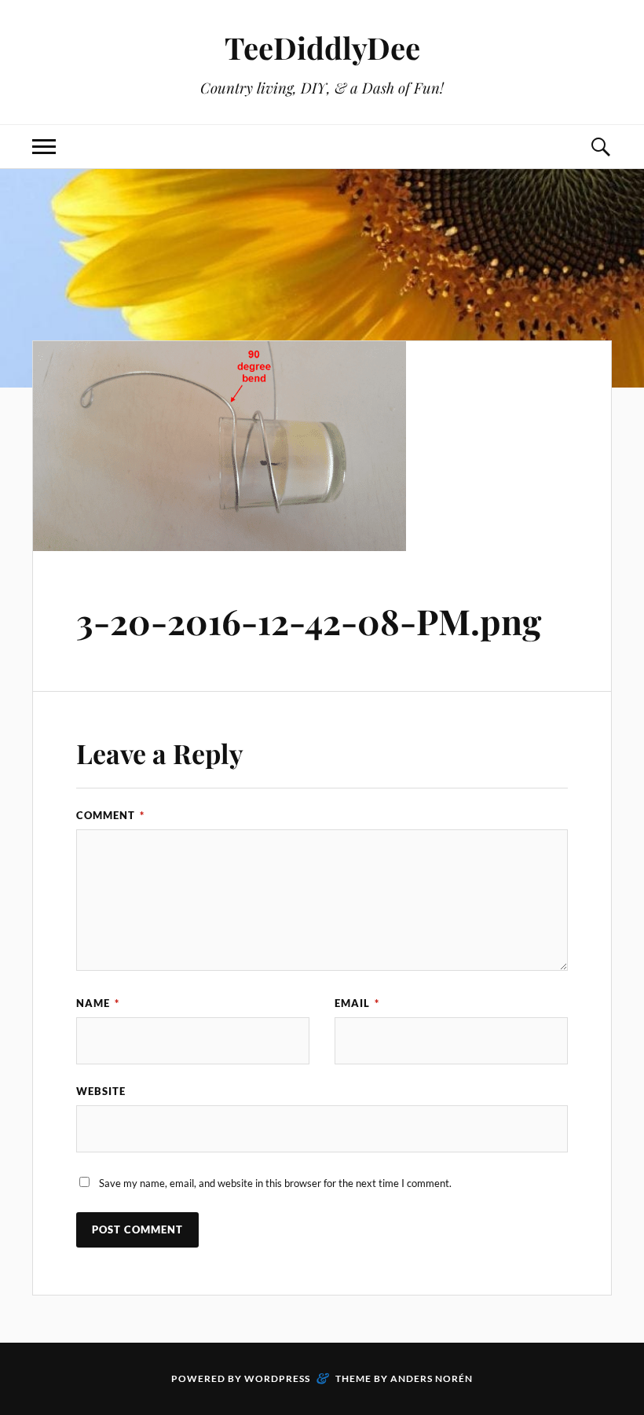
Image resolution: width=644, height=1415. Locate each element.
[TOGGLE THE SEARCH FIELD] (600, 146)
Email (357, 1003)
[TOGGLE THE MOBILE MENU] (44, 146)
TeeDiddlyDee (322, 48)
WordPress (277, 1378)
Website (101, 1091)
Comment (110, 815)
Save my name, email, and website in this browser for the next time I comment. (275, 1183)
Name (97, 1003)
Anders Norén (431, 1378)
